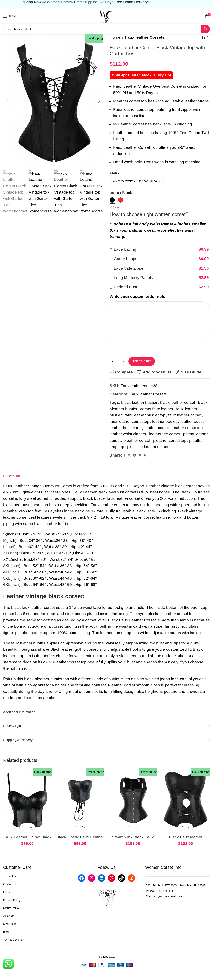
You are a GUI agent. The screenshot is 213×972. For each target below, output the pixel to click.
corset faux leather (156, 409)
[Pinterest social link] (134, 455)
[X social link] (129, 455)
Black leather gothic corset (74, 649)
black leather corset (177, 402)
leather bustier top (126, 428)
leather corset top (187, 428)
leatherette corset (164, 434)
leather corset (157, 428)
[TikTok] (121, 878)
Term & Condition (13, 939)
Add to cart (142, 361)
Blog (6, 931)
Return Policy (11, 907)
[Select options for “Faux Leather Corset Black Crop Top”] (23, 827)
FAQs (6, 892)
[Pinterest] (111, 878)
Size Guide (9, 923)
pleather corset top (169, 440)
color (114, 192)
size (113, 172)
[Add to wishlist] (31, 827)
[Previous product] (199, 37)
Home (115, 37)
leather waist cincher (128, 434)
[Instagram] (91, 878)
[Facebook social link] (124, 455)
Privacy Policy (12, 900)
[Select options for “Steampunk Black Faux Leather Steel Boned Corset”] (129, 827)
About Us (8, 915)
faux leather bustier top (145, 415)
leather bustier (193, 421)
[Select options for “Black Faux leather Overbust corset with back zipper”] (182, 827)
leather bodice (165, 421)
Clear (116, 207)
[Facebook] (81, 878)
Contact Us (10, 884)
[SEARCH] (205, 29)
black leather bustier (139, 402)
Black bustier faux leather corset (111, 498)
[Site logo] (106, 16)
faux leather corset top (129, 421)
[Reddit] (131, 878)
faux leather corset (184, 415)
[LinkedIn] (101, 878)
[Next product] (208, 37)
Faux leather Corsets (145, 37)
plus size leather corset (147, 446)
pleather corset (137, 440)
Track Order (10, 876)
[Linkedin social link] (139, 455)
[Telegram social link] (145, 455)
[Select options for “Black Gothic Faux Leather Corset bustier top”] (76, 827)
